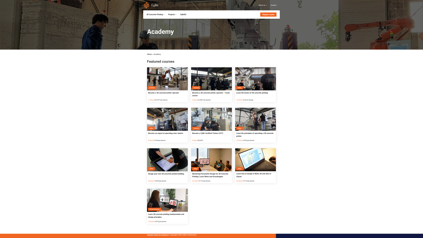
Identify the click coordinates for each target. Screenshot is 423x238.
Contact (273, 5)
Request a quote (268, 15)
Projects (171, 14)
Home (149, 54)
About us (262, 5)
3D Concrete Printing (155, 14)
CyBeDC (183, 14)
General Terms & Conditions (158, 235)
